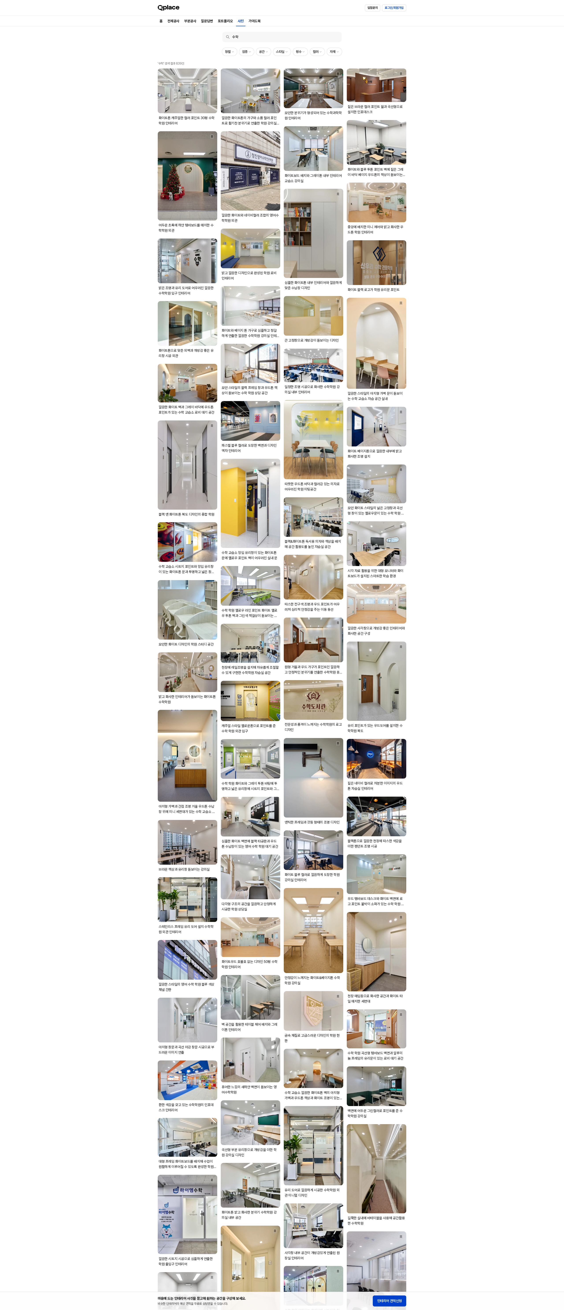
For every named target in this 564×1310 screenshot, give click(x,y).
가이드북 (254, 21)
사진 (241, 21)
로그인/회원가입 (394, 7)
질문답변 (207, 21)
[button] (229, 52)
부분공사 (190, 21)
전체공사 (173, 21)
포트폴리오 (225, 21)
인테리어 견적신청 (389, 1301)
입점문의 (372, 7)
